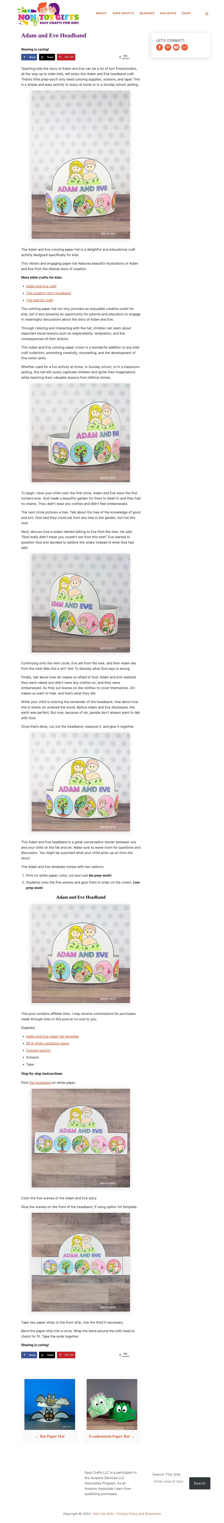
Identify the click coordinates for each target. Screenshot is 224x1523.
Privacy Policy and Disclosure (139, 1513)
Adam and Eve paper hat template (52, 1036)
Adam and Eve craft (41, 286)
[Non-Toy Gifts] (49, 14)
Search (200, 1483)
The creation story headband (48, 293)
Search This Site (167, 1474)
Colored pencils (38, 1050)
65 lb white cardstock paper (47, 1043)
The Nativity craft (39, 300)
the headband (40, 1083)
